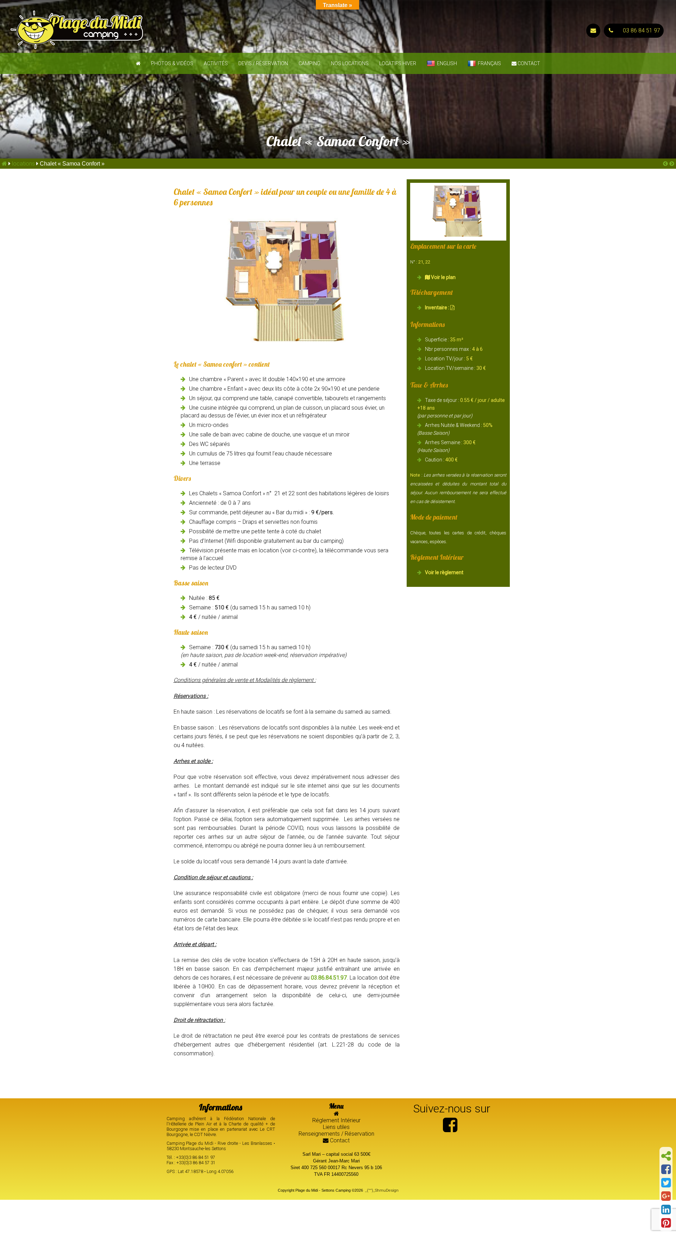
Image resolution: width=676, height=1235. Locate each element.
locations (23, 163)
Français (489, 63)
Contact (528, 63)
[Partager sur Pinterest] (666, 1223)
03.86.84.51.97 (329, 977)
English (447, 63)
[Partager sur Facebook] (666, 1169)
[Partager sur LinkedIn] (666, 1209)
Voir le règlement (444, 572)
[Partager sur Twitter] (666, 1183)
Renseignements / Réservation (336, 1133)
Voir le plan (443, 277)
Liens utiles (336, 1127)
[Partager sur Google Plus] (666, 1196)
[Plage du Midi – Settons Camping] (169, 30)
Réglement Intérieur (336, 1120)
